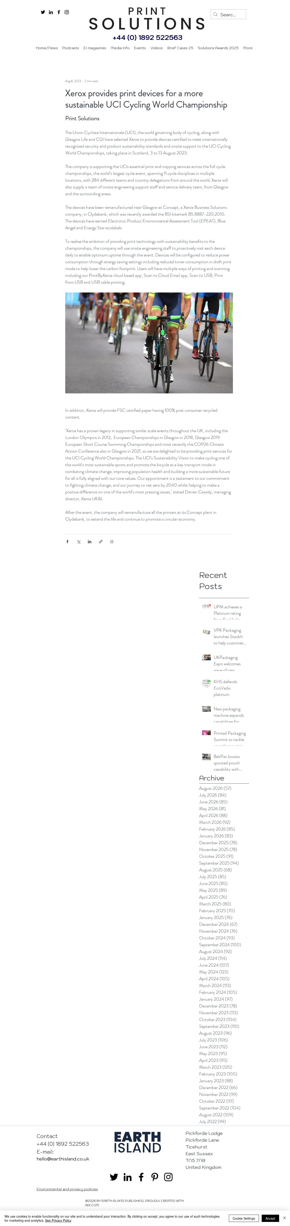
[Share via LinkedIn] (89, 541)
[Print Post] (112, 541)
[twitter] (43, 12)
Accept (270, 1218)
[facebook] (59, 12)
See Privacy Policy (58, 1220)
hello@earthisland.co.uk (63, 1159)
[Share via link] (101, 541)
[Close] (284, 1218)
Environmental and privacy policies (67, 1189)
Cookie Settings (244, 1218)
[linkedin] (51, 12)
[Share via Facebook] (67, 541)
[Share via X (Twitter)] (78, 541)
